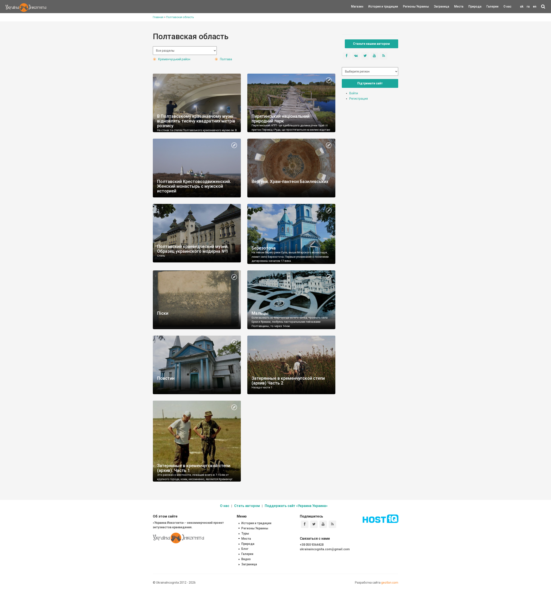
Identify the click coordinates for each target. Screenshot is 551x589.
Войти (353, 93)
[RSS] (332, 524)
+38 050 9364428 (311, 544)
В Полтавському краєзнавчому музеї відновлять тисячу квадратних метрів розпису (196, 121)
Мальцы (260, 313)
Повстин (166, 378)
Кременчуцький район (174, 59)
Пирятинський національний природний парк (281, 119)
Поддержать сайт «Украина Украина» (296, 506)
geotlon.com (389, 582)
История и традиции (375, 6)
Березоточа (264, 248)
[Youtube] (323, 524)
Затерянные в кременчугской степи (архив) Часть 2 (288, 381)
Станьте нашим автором (371, 43)
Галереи (492, 6)
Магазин (357, 6)
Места (456, 6)
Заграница (438, 6)
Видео (246, 559)
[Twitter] (314, 524)
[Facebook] (304, 524)
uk (521, 6)
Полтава (226, 59)
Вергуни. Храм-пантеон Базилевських (290, 181)
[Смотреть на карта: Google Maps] (328, 81)
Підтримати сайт (370, 83)
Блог (245, 548)
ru (528, 6)
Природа (471, 6)
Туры (245, 533)
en (534, 6)
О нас (507, 6)
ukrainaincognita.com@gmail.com (325, 549)
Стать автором (247, 506)
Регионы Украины (409, 6)
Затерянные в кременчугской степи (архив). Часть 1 (193, 468)
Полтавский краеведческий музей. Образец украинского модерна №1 (193, 249)
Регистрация (358, 98)
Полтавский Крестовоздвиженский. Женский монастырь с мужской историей (194, 186)
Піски (162, 313)
